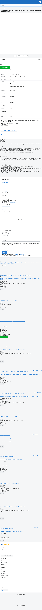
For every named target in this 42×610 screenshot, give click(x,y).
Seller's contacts (4, 553)
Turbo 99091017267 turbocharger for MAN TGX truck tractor (12, 349)
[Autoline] (4, 8)
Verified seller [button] (4, 190)
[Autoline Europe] (7, 2)
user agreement (23, 254)
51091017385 (22, 76)
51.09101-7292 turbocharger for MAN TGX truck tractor (11, 300)
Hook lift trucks (18, 262)
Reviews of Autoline (4, 575)
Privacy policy (3, 571)
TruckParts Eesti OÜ (5, 182)
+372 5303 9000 (13, 202)
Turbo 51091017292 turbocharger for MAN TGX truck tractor (12, 506)
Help (2, 551)
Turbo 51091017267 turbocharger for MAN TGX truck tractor (12, 321)
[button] (40, 2)
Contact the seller (5, 67)
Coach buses (33, 262)
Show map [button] (20, 219)
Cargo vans (11, 263)
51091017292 (17, 76)
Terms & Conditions (4, 569)
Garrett (11, 69)
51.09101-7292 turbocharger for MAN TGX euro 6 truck (11, 531)
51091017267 (12, 76)
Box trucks (29, 262)
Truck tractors (2, 262)
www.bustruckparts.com (6, 206)
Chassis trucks (24, 262)
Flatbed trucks (12, 262)
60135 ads (7, 191)
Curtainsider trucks (5, 263)
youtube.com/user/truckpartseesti (8, 207)
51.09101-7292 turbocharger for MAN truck (9, 438)
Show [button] (9, 202)
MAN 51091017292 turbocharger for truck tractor (10, 483)
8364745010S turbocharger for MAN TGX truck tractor (11, 459)
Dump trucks (7, 262)
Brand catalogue (4, 577)
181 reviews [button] (4, 195)
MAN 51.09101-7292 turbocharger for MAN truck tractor (11, 416)
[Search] (40, 5)
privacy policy (16, 254)
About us (2, 549)
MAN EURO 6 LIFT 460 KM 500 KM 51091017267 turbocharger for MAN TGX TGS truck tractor (19, 396)
